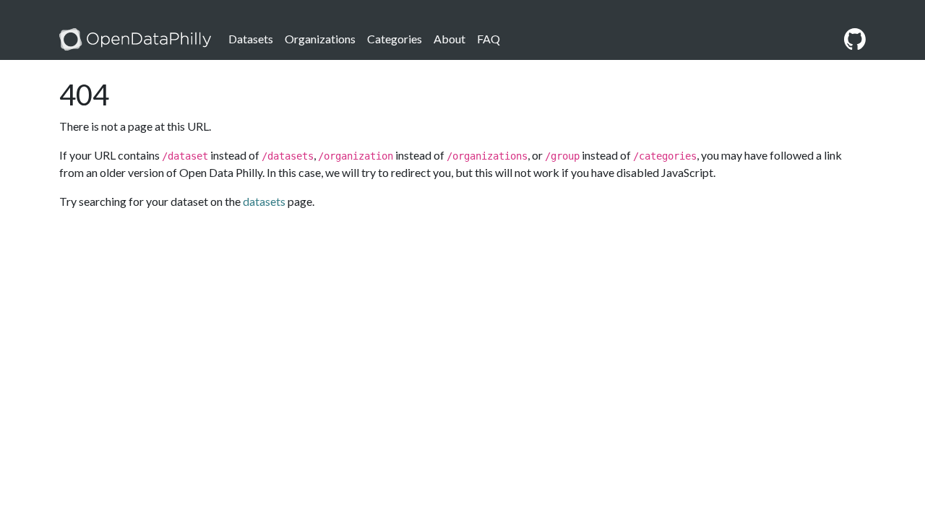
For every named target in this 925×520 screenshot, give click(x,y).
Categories (394, 39)
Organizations (320, 39)
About (449, 39)
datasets (264, 201)
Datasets (250, 39)
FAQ (488, 39)
